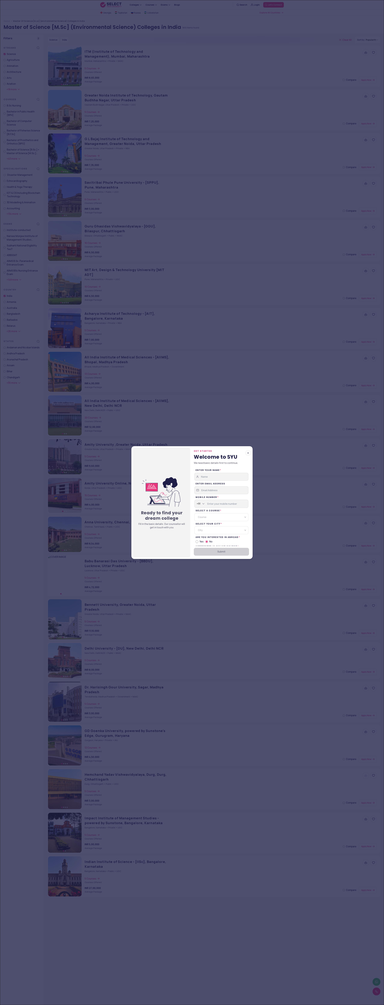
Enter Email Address (210, 483)
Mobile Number (206, 497)
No (210, 541)
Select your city (208, 523)
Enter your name (208, 470)
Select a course (208, 510)
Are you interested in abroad (217, 537)
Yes (202, 541)
